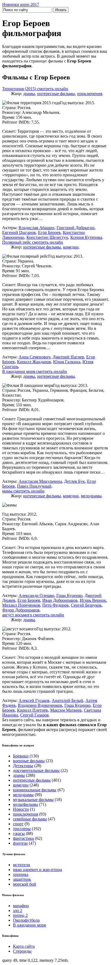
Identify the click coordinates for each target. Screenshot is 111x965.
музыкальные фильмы (33, 799)
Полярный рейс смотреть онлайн (32, 242)
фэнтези (20, 843)
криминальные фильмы (34, 790)
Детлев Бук (74, 481)
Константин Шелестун (47, 237)
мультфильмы (25, 804)
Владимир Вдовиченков (40, 705)
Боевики (21, 756)
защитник (22, 879)
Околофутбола (26, 920)
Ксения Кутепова (86, 237)
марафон (21, 905)
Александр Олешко (36, 595)
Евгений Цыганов (19, 232)
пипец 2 (20, 915)
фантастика (23, 838)
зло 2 (17, 910)
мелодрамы (91, 496)
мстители (21, 864)
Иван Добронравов (60, 600)
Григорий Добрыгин (76, 227)
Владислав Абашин (36, 227)
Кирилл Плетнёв (32, 710)
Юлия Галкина (66, 361)
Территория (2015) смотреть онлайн (35, 88)
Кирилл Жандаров (34, 361)
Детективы (23, 765)
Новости (21, 809)
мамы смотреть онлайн (23, 491)
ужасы (19, 833)
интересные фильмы (56, 93)
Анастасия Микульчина (40, 481)
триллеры (22, 828)
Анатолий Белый (67, 700)
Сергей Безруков (86, 605)
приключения (89, 93)
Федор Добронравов (21, 610)
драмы (29, 93)
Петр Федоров (55, 605)
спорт (18, 823)
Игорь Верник (93, 600)
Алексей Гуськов (34, 700)
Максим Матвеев (66, 710)
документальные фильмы (36, 770)
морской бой (24, 884)
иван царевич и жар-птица (37, 869)
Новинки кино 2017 (20, 4)
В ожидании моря (29, 925)
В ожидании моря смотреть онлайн (34, 371)
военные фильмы (29, 760)
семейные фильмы (30, 819)
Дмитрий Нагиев (68, 357)
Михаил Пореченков (21, 605)
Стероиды (22, 951)
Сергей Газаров (34, 715)
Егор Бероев (49, 232)
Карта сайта (24, 946)
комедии (71, 247)
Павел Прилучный (34, 486)
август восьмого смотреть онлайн (33, 615)
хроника (20, 874)
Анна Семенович (34, 357)
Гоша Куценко (69, 595)
